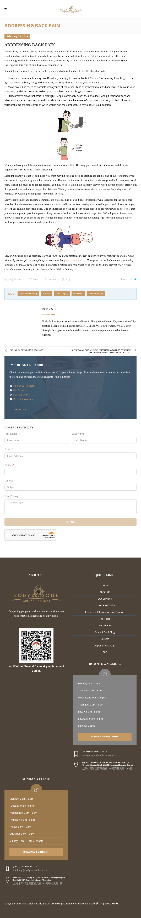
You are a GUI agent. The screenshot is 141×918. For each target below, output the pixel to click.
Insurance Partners (23, 385)
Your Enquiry (11, 496)
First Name (10, 433)
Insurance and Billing (104, 605)
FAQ (104, 652)
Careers (105, 638)
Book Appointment (23, 399)
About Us (105, 592)
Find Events (105, 625)
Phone (8, 465)
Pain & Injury (62, 293)
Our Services (20, 390)
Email (7, 449)
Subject (8, 480)
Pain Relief (78, 293)
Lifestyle (46, 293)
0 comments (52, 279)
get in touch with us (74, 260)
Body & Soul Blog (105, 632)
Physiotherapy (96, 293)
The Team (105, 618)
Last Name (78, 433)
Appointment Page (104, 645)
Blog (67, 279)
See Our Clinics (21, 394)
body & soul (14, 279)
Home (104, 585)
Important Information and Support (104, 612)
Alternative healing (28, 293)
